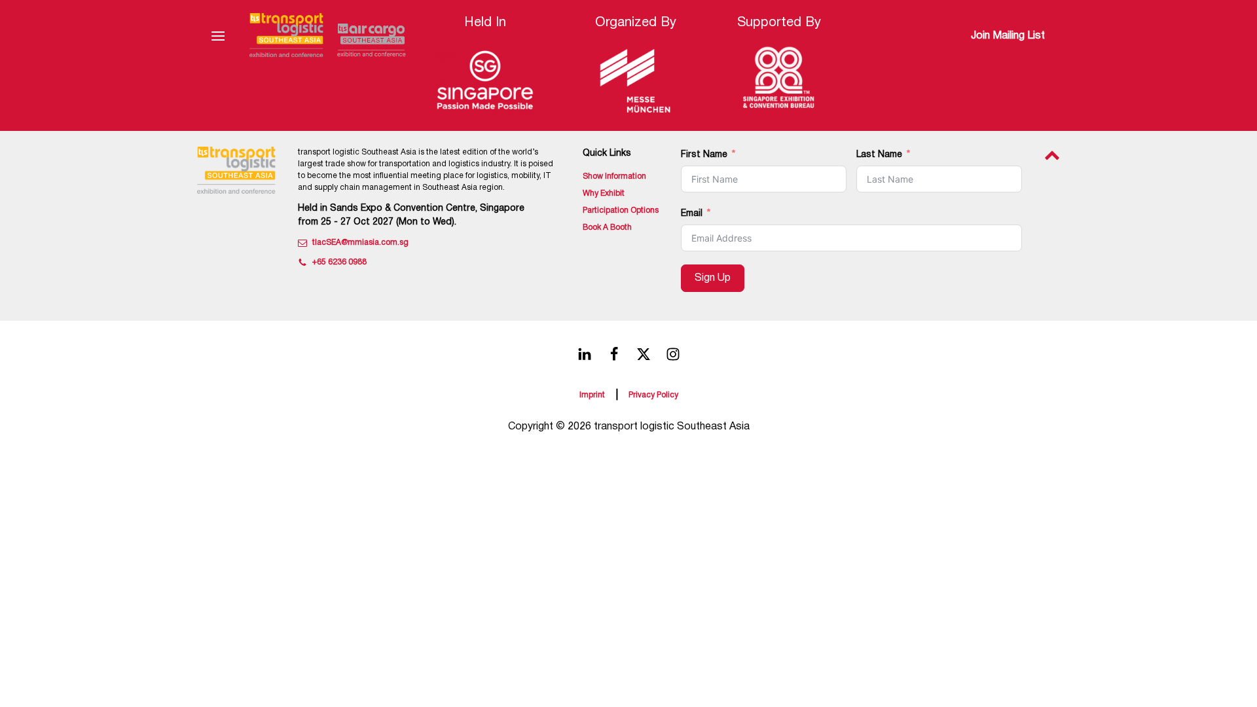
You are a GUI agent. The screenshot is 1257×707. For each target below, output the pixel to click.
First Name (704, 155)
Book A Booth (607, 227)
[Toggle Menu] (218, 36)
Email (691, 213)
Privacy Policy (653, 395)
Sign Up (713, 278)
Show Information (614, 176)
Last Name (879, 155)
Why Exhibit (604, 193)
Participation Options (621, 210)
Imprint (592, 395)
